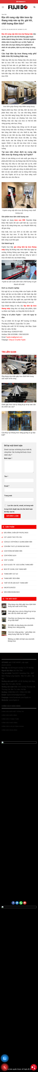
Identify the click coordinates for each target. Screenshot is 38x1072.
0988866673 (21, 1)
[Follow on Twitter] (17, 903)
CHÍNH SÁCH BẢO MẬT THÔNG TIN (13, 711)
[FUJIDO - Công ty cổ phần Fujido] (18, 7)
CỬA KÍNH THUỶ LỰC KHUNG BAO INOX (16, 546)
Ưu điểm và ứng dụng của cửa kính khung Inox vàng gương (20, 626)
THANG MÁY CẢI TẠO (11, 574)
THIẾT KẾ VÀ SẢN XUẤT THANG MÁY (16, 583)
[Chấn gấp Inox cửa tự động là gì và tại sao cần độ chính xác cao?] (19, 392)
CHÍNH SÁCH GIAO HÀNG (9, 722)
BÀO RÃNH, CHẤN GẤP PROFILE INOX (16, 533)
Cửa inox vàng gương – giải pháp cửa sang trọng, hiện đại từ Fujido (21, 633)
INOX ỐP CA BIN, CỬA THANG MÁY (15, 569)
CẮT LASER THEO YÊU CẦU (13, 537)
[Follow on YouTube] (24, 903)
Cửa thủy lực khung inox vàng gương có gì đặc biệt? (21, 619)
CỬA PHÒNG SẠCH (10, 555)
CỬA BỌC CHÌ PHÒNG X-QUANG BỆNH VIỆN (18, 542)
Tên (6, 476)
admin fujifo (22, 29)
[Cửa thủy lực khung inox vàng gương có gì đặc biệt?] (19, 421)
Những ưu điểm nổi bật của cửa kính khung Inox (21, 640)
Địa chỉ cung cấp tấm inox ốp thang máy (17, 34)
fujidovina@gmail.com (14, 337)
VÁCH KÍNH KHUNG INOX (12, 592)
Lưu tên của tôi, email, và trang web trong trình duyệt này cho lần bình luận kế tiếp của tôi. (18, 509)
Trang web (8, 496)
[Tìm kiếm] (34, 7)
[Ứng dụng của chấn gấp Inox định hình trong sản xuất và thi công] (19, 364)
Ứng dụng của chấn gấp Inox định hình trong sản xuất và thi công (22, 605)
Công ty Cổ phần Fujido (17, 340)
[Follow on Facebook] (13, 903)
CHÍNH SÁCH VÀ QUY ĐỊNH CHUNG (13, 726)
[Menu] (3, 7)
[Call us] (21, 903)
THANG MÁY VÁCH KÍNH (12, 578)
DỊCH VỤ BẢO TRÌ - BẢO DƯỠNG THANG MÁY (18, 565)
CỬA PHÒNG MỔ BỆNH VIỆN (13, 551)
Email (6, 486)
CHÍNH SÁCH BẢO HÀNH (9, 715)
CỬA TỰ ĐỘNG (9, 560)
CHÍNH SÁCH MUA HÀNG (9, 730)
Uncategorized (10, 587)
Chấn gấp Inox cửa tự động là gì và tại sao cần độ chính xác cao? (22, 612)
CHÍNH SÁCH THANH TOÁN (10, 719)
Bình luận (8, 458)
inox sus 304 (19, 220)
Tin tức (4, 14)
